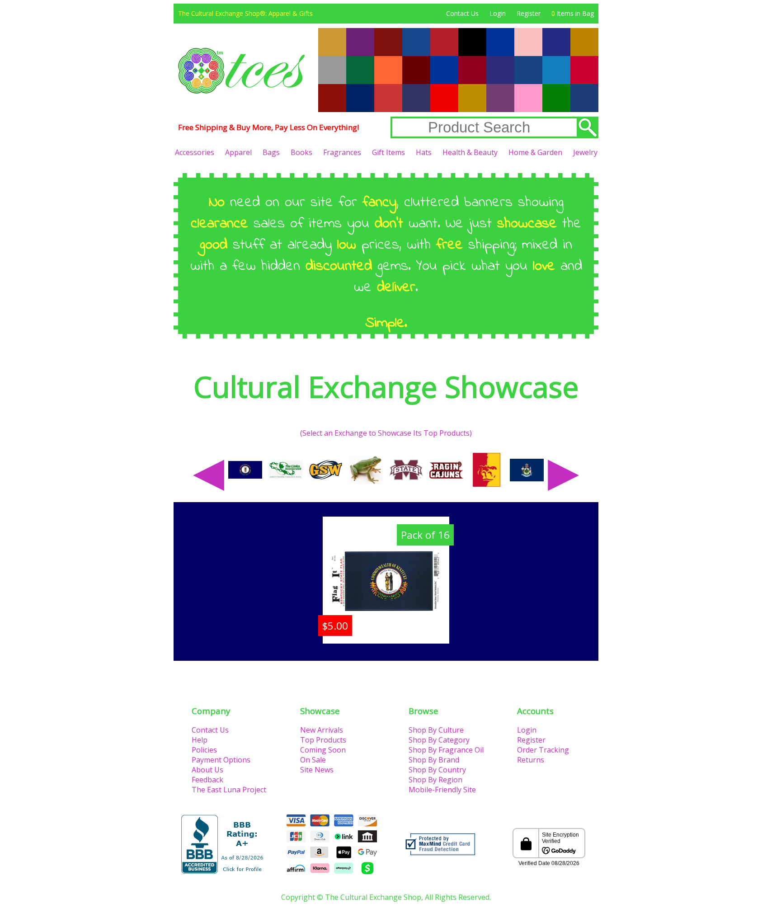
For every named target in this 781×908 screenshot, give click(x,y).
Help (199, 740)
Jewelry (585, 152)
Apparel (238, 152)
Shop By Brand (434, 760)
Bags (271, 152)
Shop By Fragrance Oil (446, 750)
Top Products (323, 740)
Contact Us (462, 13)
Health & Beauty (470, 152)
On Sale (313, 760)
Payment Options (221, 760)
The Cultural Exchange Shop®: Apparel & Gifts (245, 13)
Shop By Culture (436, 730)
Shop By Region (435, 780)
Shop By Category (439, 740)
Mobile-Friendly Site (442, 790)
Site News (317, 770)
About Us (207, 770)
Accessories (194, 152)
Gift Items (388, 152)
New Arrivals (321, 730)
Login (497, 13)
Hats (424, 152)
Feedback (207, 780)
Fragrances (342, 152)
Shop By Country (437, 770)
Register (529, 13)
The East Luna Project (229, 790)
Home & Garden (535, 152)
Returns (530, 760)
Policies (204, 750)
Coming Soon (323, 750)
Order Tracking (543, 750)
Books (301, 152)
